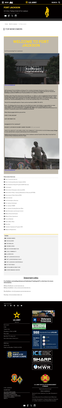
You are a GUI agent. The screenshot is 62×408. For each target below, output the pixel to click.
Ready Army (6, 333)
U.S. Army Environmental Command (40, 399)
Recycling (7, 224)
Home (6, 24)
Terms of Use (7, 329)
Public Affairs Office (9, 221)
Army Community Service (11, 179)
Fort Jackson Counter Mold (14, 262)
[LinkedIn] (11, 305)
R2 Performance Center (13, 270)
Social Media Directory (13, 267)
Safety (33, 395)
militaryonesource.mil (19, 285)
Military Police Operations (11, 216)
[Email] (5, 16)
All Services (9, 254)
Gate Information (10, 119)
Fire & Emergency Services (11, 200)
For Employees (10, 246)
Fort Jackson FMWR (10, 205)
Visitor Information (12, 249)
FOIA (5, 327)
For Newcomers (10, 238)
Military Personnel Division (11, 213)
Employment (6, 325)
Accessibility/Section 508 (10, 331)
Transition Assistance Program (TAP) (14, 227)
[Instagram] (15, 16)
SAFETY (6, 398)
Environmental (8, 197)
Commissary (8, 187)
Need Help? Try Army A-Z (9, 336)
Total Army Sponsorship (51, 393)
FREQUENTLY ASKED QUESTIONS (12, 396)
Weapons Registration (10, 229)
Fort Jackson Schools (13, 256)
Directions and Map (10, 115)
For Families (9, 243)
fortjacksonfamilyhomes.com (15, 294)
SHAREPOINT (7, 390)
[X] (8, 305)
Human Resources (36, 397)
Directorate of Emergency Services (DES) (15, 190)
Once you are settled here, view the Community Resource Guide (25, 130)
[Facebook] (9, 16)
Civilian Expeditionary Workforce (49, 397)
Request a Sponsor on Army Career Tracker (17, 127)
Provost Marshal (9, 219)
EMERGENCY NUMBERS (10, 393)
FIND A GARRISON (45, 391)
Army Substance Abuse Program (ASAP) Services (17, 184)
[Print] (18, 305)
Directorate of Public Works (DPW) (13, 195)
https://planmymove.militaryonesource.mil (21, 291)
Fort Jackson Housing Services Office (14, 208)
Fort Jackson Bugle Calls (13, 259)
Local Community (11, 251)
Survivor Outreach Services (38, 393)
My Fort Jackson (13, 24)
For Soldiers (10, 241)
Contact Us (6, 345)
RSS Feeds (6, 343)
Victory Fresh (10, 264)
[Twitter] (12, 16)
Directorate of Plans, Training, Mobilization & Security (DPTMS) (20, 192)
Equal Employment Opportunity (11, 338)
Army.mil (17, 322)
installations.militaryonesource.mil (22, 287)
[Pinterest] (14, 305)
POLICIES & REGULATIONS (10, 394)
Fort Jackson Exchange (11, 203)
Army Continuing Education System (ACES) (15, 182)
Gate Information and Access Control (14, 211)
